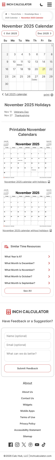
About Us (27, 391)
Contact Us (27, 398)
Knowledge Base (32, 14)
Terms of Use (27, 417)
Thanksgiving (36, 79)
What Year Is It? (13, 256)
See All (27, 290)
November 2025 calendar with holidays (25, 181)
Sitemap (27, 436)
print (47, 94)
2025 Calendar (11, 18)
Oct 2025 (11, 33)
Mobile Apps (27, 410)
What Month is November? (20, 269)
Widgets (27, 404)
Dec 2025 (43, 33)
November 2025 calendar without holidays (25, 230)
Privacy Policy (27, 423)
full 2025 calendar (16, 94)
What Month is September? (20, 283)
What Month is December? (19, 263)
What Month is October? (18, 276)
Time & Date (16, 14)
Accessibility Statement (27, 429)
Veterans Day (21, 65)
